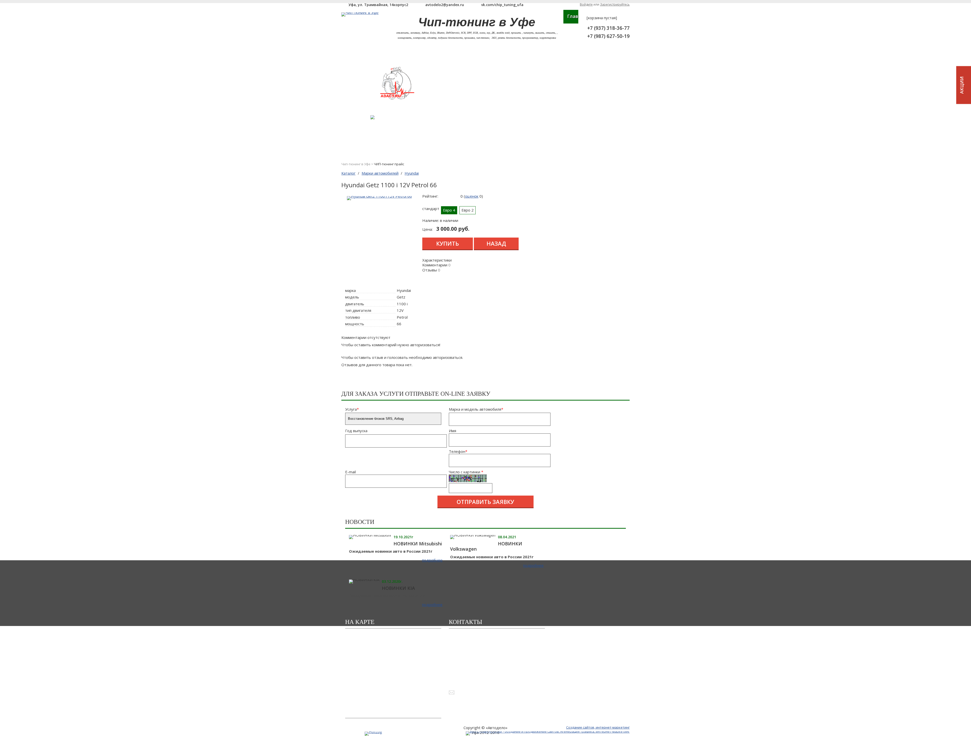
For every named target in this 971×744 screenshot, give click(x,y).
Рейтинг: (430, 196)
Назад (496, 243)
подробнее (432, 560)
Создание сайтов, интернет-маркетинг (598, 727)
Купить (447, 243)
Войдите (586, 4)
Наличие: (430, 220)
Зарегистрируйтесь (615, 4)
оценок (471, 196)
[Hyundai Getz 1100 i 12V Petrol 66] (379, 196)
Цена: (427, 229)
